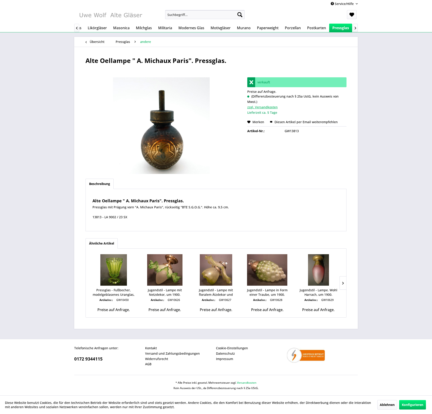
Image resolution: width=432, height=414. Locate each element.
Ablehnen (387, 405)
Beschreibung (99, 184)
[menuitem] (205, 14)
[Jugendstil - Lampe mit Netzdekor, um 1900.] (165, 270)
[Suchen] (240, 14)
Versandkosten (246, 383)
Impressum (224, 359)
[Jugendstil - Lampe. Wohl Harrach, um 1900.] (318, 270)
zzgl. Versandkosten (262, 107)
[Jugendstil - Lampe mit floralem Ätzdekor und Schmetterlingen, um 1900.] (216, 270)
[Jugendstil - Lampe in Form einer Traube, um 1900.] (267, 270)
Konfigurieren (412, 405)
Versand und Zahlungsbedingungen (172, 353)
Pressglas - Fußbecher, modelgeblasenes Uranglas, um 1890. (114, 292)
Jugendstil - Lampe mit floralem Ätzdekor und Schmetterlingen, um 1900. (216, 292)
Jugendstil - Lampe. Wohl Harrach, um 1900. (318, 292)
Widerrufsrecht (156, 359)
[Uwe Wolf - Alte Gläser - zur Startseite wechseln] (110, 15)
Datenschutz (225, 353)
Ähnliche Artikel (101, 243)
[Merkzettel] (352, 14)
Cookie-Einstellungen (232, 348)
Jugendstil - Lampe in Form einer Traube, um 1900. (267, 292)
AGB (148, 364)
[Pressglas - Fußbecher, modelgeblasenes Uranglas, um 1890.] (113, 270)
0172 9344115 (88, 359)
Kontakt (151, 348)
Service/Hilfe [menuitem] (344, 4)
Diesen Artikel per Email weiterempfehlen (306, 122)
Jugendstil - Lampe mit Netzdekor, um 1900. (165, 292)
